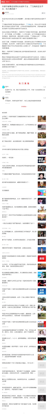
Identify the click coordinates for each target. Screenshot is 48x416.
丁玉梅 (28, 24)
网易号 (7, 1)
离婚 (40, 44)
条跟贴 (23, 106)
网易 (3, 2)
